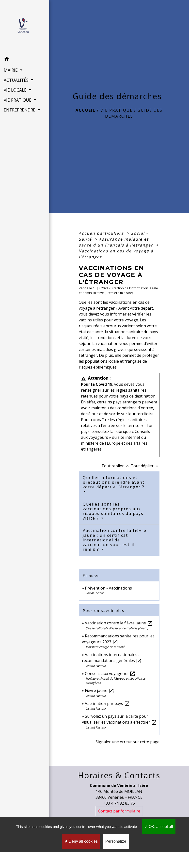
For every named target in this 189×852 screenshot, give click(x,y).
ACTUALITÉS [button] (17, 80)
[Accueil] (24, 27)
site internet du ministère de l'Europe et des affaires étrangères (114, 443)
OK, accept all (160, 827)
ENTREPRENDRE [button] (20, 110)
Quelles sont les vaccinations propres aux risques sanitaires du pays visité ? (113, 511)
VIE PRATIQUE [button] (18, 100)
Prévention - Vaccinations (108, 588)
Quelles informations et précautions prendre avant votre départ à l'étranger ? (113, 482)
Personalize (115, 841)
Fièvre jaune (99, 690)
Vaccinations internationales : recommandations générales (112, 657)
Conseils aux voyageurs (110, 673)
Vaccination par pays (107, 703)
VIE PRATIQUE (116, 110)
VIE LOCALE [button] (16, 90)
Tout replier (115, 465)
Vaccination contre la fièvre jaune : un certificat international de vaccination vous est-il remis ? (114, 540)
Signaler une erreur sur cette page (127, 741)
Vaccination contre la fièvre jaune (119, 623)
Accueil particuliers (102, 233)
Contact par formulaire (119, 811)
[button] (25, 59)
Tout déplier (145, 465)
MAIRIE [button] (11, 70)
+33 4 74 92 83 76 (119, 803)
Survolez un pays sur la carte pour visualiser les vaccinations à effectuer (119, 719)
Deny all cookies (83, 841)
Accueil (85, 110)
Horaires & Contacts (119, 775)
